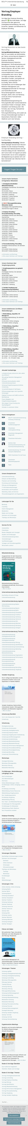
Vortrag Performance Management (12, 1088)
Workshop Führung (7, 765)
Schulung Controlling (8, 978)
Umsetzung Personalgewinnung (11, 750)
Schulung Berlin (6, 889)
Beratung (4, 504)
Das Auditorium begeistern (9, 1066)
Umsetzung (5, 719)
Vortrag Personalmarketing (9, 1091)
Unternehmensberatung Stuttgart (11, 627)
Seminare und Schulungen (9, 515)
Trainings (5, 871)
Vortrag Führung (6, 1082)
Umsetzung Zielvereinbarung (10, 754)
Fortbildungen (6, 876)
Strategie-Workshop (7, 761)
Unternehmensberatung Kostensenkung (13, 647)
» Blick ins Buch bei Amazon (10, 965)
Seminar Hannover (7, 908)
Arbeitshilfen (5, 528)
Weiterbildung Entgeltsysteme (10, 793)
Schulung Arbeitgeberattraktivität (11, 973)
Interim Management (7, 509)
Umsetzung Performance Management (13, 745)
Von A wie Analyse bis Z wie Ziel (11, 717)
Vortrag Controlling (7, 1078)
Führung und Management (9, 485)
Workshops (6, 873)
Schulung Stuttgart (7, 921)
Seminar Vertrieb (6, 1015)
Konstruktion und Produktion (10, 489)
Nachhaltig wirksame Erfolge (10, 595)
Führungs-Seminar (7, 982)
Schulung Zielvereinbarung (9, 1019)
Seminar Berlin (6, 891)
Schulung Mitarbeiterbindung (10, 997)
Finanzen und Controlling (9, 481)
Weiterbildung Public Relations (10, 808)
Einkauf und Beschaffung (9, 478)
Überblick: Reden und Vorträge (10, 1069)
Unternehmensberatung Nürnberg (11, 625)
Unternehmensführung (8, 476)
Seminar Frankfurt (7, 900)
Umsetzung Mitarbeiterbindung (10, 741)
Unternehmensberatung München (11, 623)
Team (9, 465)
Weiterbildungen (6, 880)
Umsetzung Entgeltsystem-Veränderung (13, 734)
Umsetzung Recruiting (8, 752)
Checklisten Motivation (14, 438)
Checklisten (5, 530)
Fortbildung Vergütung (8, 797)
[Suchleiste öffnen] (27, 1)
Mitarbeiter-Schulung (8, 999)
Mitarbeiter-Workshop (8, 767)
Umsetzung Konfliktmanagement (11, 737)
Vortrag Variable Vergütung (9, 1095)
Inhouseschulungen (8, 867)
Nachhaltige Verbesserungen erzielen (12, 856)
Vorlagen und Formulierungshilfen (11, 543)
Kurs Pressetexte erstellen (9, 810)
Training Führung (6, 984)
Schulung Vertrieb (7, 1017)
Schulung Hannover (7, 906)
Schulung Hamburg (7, 902)
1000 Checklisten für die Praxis (17, 455)
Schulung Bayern (6, 893)
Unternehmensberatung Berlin (10, 610)
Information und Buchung (10, 254)
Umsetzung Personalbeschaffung (11, 747)
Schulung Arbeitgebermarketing (11, 975)
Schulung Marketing (7, 995)
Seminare (5, 860)
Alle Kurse (4, 781)
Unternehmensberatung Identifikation (12, 644)
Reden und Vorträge (7, 513)
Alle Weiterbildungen (7, 778)
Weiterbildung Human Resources (11, 791)
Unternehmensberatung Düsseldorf (12, 612)
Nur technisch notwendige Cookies (14, 1119)
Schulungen (6, 865)
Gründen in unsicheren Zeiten (10, 407)
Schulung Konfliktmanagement (10, 993)
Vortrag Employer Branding (9, 1080)
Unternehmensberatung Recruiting (11, 667)
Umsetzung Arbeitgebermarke (10, 730)
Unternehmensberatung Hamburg (11, 617)
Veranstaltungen (6, 539)
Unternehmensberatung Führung (11, 642)
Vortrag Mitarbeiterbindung (9, 1086)
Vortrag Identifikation (8, 1084)
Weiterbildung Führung (8, 799)
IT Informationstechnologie (9, 487)
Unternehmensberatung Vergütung (11, 669)
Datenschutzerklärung (14, 1123)
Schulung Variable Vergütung (10, 1012)
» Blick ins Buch (6, 588)
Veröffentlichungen (7, 541)
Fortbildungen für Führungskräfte (11, 804)
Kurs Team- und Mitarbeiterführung (12, 801)
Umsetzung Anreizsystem (9, 728)
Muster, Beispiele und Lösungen (11, 532)
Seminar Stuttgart (7, 924)
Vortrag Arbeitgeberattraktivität (11, 1075)
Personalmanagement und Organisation (13, 494)
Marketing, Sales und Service (10, 491)
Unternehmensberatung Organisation (12, 655)
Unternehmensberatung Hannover (11, 619)
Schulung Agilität (6, 971)
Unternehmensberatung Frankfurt (11, 614)
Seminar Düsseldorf (7, 898)
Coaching (4, 506)
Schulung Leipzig (6, 915)
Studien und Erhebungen (9, 534)
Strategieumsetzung (7, 726)
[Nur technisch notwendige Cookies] (26, 1115)
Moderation (5, 511)
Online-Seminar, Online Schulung (11, 887)
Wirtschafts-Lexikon (7, 545)
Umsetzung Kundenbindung (9, 739)
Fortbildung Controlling (8, 788)
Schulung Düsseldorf (8, 895)
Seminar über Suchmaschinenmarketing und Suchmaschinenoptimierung (16, 444)
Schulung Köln (6, 913)
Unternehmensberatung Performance (12, 657)
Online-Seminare (7, 862)
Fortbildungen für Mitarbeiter (10, 806)
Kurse (3, 878)
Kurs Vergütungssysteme (9, 795)
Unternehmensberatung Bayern (10, 608)
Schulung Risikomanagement (10, 1008)
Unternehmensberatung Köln (10, 621)
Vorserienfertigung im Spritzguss (11, 389)
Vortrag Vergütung (7, 1093)
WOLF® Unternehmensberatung (12, 2)
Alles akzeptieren (14, 1115)
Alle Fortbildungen (7, 776)
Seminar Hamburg (7, 904)
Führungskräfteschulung (8, 991)
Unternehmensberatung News (10, 536)
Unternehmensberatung (8, 597)
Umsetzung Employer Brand (10, 732)
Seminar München (7, 917)
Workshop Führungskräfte (9, 763)
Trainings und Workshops (9, 517)
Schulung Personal (7, 1006)
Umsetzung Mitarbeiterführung (10, 743)
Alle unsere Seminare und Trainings (13, 256)
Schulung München (7, 919)
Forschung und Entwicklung (9, 483)
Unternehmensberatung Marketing (11, 649)
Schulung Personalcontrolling (10, 1004)
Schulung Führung (7, 986)
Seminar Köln (5, 911)
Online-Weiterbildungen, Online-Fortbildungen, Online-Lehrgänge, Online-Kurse (13, 784)
